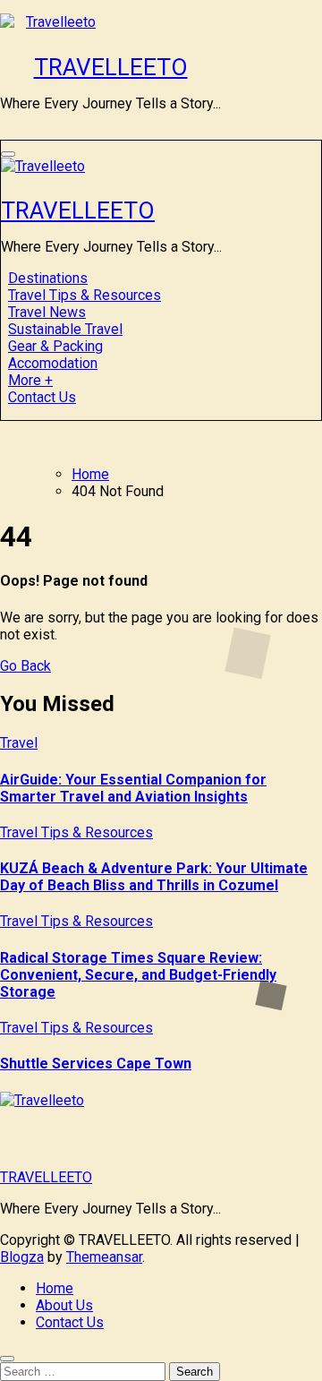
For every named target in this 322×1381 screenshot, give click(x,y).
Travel (19, 742)
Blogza (22, 1256)
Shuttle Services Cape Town (95, 1063)
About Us (64, 1305)
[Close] (7, 1358)
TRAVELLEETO (111, 67)
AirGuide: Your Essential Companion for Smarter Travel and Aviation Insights (133, 788)
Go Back (25, 665)
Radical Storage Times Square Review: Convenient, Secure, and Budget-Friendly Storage (138, 974)
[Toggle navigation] (8, 154)
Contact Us (42, 397)
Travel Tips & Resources (76, 832)
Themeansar (104, 1256)
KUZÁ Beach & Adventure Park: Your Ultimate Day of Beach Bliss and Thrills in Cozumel (154, 877)
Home (54, 1288)
